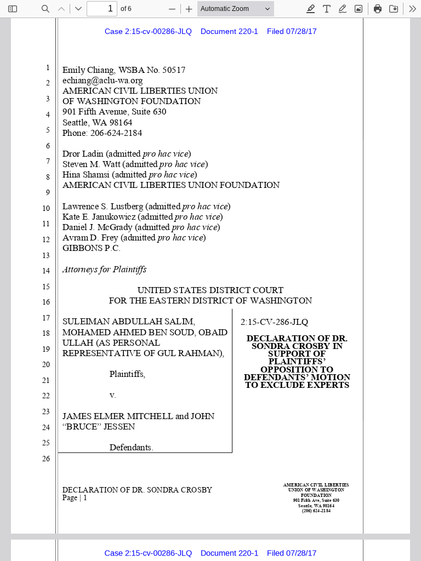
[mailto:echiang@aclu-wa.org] (105, 80)
